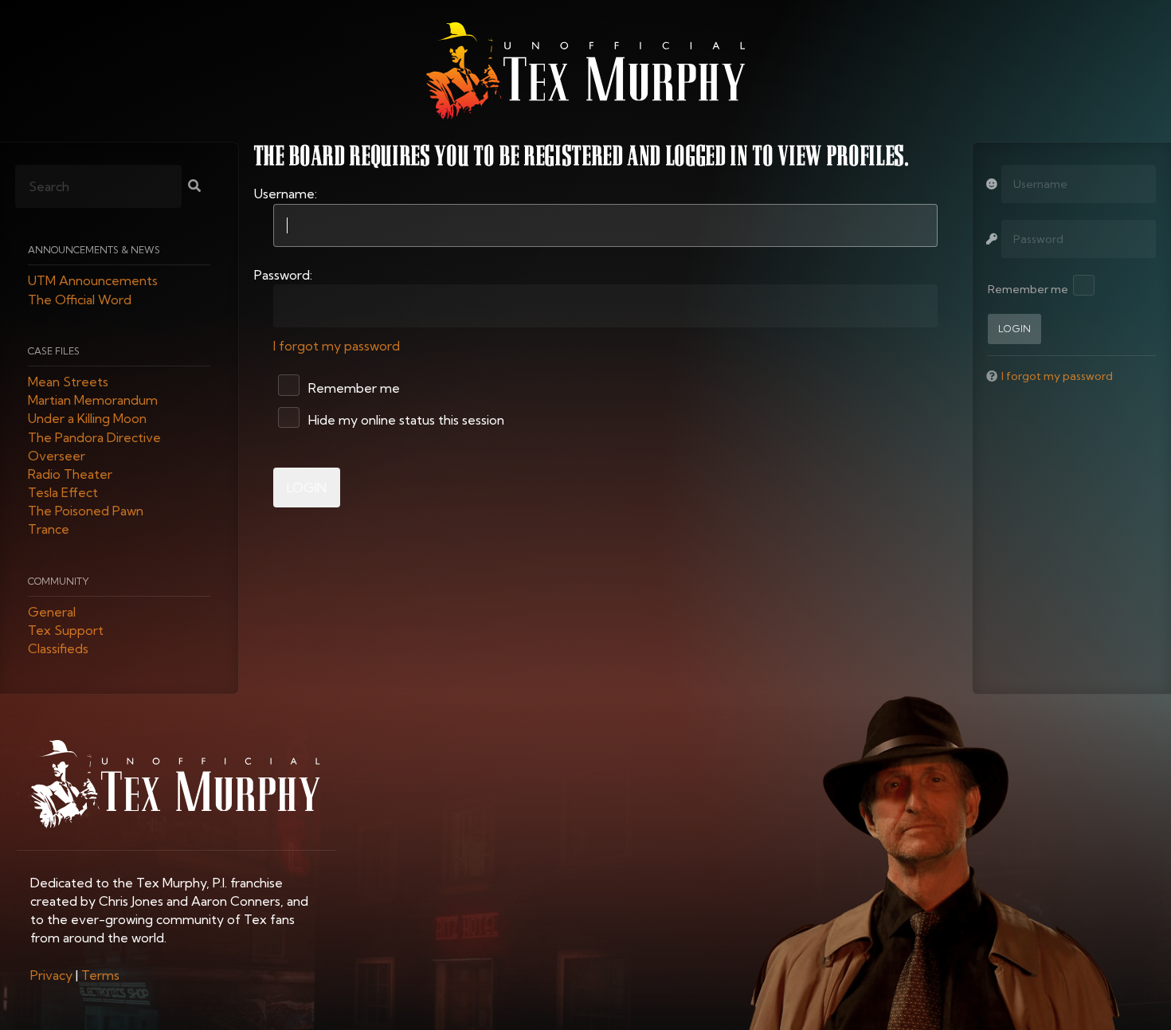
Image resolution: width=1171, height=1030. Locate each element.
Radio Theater (70, 474)
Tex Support (66, 631)
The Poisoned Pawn (85, 511)
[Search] (194, 187)
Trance (48, 530)
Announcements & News (94, 251)
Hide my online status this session (404, 420)
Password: (283, 275)
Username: (285, 194)
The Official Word (79, 299)
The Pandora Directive (94, 437)
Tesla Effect (63, 493)
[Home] (585, 70)
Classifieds (58, 649)
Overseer (56, 456)
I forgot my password (336, 346)
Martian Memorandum (93, 401)
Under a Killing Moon (87, 419)
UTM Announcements (93, 281)
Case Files (54, 351)
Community (58, 581)
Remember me (352, 388)
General (52, 612)
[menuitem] (51, 975)
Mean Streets (68, 382)
